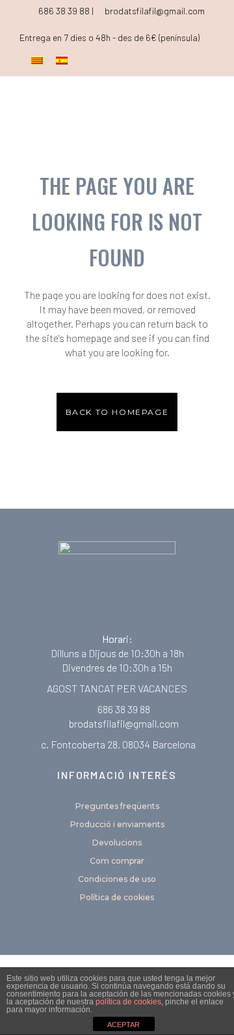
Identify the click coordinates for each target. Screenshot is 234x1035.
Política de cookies (117, 897)
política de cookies (128, 1001)
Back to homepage (117, 412)
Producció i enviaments (117, 824)
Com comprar (117, 861)
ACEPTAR (123, 1024)
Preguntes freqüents (117, 806)
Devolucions (117, 842)
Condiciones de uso (117, 879)
